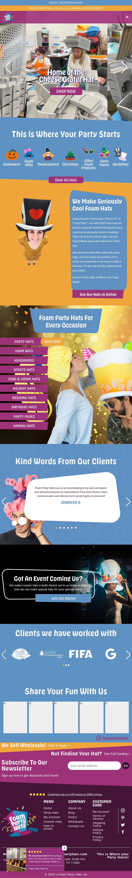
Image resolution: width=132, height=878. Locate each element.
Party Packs (24, 416)
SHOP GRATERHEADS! (66, 2)
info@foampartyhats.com (66, 854)
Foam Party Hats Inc (72, 874)
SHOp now (52, 341)
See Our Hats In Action (98, 294)
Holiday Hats (24, 388)
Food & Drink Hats (24, 379)
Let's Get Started (64, 598)
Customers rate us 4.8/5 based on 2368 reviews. (75, 794)
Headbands (24, 360)
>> (126, 765)
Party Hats (24, 341)
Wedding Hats (24, 398)
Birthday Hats (24, 407)
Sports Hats (24, 370)
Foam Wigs (24, 351)
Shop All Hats (66, 180)
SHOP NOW (66, 91)
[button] (127, 17)
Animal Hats (24, 426)
